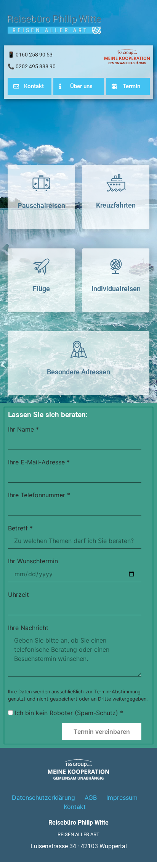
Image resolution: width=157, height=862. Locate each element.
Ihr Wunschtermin (33, 561)
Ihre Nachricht (28, 628)
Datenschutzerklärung (43, 797)
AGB (91, 797)
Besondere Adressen (78, 372)
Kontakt (75, 806)
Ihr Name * (23, 429)
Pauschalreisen (41, 205)
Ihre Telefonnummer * (39, 495)
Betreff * (20, 528)
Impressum (122, 797)
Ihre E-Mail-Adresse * (39, 462)
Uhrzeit (18, 594)
